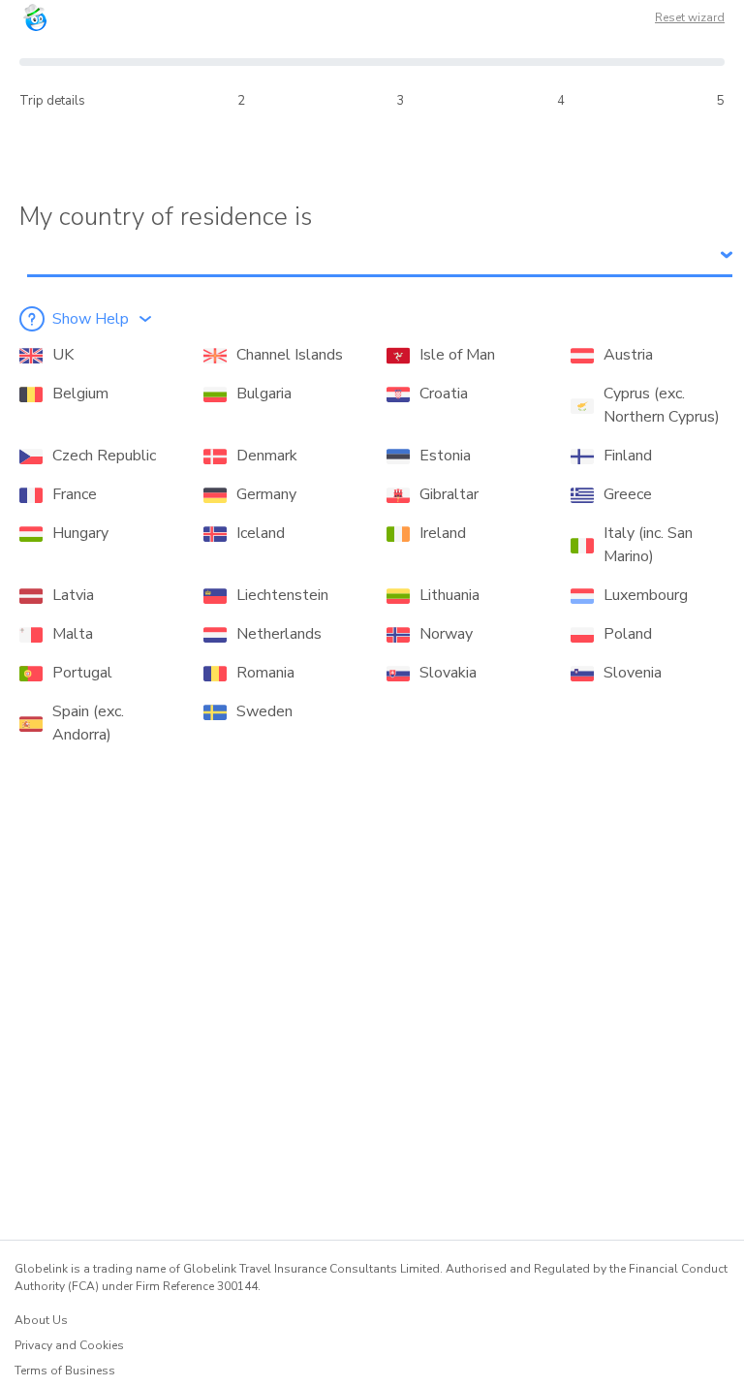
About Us (41, 1320)
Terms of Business (65, 1370)
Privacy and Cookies (69, 1345)
